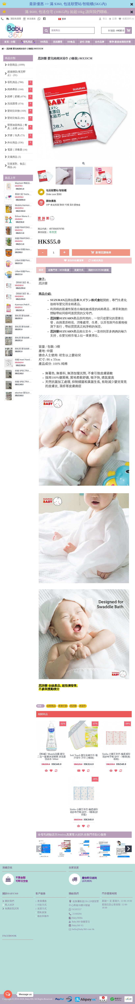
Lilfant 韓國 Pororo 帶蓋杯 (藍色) (23, 271)
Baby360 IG (77, 925)
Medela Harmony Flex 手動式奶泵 (23, 205)
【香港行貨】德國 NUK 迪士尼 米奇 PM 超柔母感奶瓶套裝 (23, 282)
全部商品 (51, 706)
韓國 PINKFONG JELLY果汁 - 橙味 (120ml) (23, 227)
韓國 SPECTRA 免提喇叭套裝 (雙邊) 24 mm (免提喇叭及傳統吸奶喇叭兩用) (23, 382)
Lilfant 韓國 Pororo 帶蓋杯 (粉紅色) (23, 260)
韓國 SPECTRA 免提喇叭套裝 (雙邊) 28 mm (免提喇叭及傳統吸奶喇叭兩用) (23, 371)
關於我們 (9, 901)
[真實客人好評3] (84, 848)
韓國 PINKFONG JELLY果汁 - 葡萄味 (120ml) (23, 238)
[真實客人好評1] (44, 848)
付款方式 (42, 905)
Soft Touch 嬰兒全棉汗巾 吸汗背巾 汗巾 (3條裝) (84, 756)
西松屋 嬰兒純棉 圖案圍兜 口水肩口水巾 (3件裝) (23, 316)
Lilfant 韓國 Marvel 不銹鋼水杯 (23, 249)
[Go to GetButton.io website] (8, 1001)
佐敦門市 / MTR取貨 (58, 270)
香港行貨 (62, 706)
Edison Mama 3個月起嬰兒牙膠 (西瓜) (23, 216)
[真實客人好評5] (123, 848)
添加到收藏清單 (76, 260)
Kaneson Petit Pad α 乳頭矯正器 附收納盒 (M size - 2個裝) (23, 305)
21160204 (76, 914)
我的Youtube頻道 (98, 270)
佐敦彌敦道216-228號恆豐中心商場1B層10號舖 (84, 903)
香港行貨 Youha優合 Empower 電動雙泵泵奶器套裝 (23, 194)
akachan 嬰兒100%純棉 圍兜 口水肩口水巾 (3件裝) (23, 393)
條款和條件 (43, 916)
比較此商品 (97, 260)
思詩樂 (73, 706)
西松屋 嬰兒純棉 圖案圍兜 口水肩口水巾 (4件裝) (23, 327)
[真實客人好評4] (103, 848)
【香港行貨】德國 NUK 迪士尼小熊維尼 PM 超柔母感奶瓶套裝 (23, 294)
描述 (41, 270)
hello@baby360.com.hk (83, 929)
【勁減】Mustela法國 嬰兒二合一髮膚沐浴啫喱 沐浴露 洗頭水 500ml (51, 756)
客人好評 (9, 905)
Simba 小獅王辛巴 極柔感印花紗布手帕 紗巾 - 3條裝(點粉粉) (116, 756)
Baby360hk (77, 918)
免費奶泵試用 (12, 908)
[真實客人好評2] (64, 848)
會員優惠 (42, 901)
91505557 (76, 909)
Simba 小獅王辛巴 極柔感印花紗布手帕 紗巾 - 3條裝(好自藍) (84, 812)
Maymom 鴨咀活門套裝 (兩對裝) (23, 183)
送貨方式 (78, 270)
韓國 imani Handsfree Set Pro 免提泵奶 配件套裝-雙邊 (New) (23, 360)
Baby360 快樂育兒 (81, 921)
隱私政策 (42, 912)
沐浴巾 (82, 706)
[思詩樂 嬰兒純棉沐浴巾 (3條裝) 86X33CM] (84, 113)
